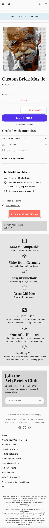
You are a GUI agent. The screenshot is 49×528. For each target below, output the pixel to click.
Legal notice (22, 422)
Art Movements (9, 468)
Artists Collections (10, 454)
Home (4, 435)
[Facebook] (19, 427)
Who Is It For (11, 145)
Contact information (36, 422)
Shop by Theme (9, 444)
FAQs (4, 486)
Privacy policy (23, 419)
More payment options (24, 124)
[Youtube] (29, 427)
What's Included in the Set (15, 138)
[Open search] (9, 4)
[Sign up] (40, 400)
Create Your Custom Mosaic (14, 440)
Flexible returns (13, 205)
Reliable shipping (13, 201)
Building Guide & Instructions (17, 151)
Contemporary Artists (11, 458)
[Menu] (3, 4)
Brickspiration (8, 472)
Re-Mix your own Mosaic (24, 214)
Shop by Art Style (10, 449)
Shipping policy (10, 422)
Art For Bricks (19, 415)
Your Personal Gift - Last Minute (16, 482)
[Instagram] (24, 427)
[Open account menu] (40, 4)
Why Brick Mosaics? (11, 477)
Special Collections (10, 463)
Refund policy (11, 419)
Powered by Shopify (33, 415)
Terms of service (36, 419)
